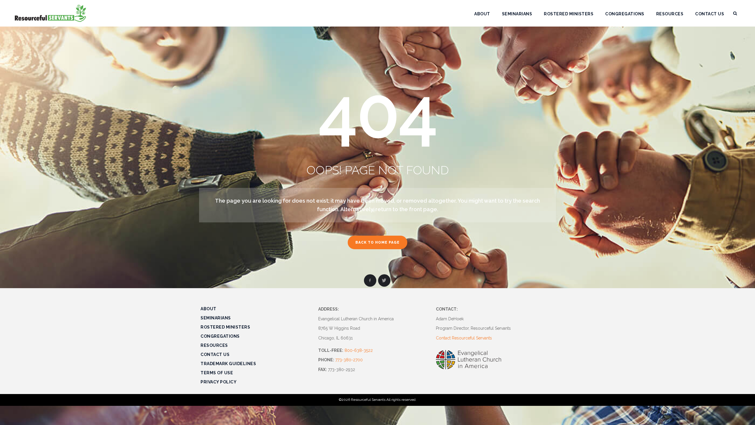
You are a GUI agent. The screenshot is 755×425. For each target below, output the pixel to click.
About (208, 308)
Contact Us (215, 354)
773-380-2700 (349, 359)
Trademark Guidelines (228, 363)
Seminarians (216, 318)
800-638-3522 (358, 350)
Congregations (220, 336)
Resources (214, 345)
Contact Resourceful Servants (464, 338)
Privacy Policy (219, 382)
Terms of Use (217, 372)
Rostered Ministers (225, 327)
